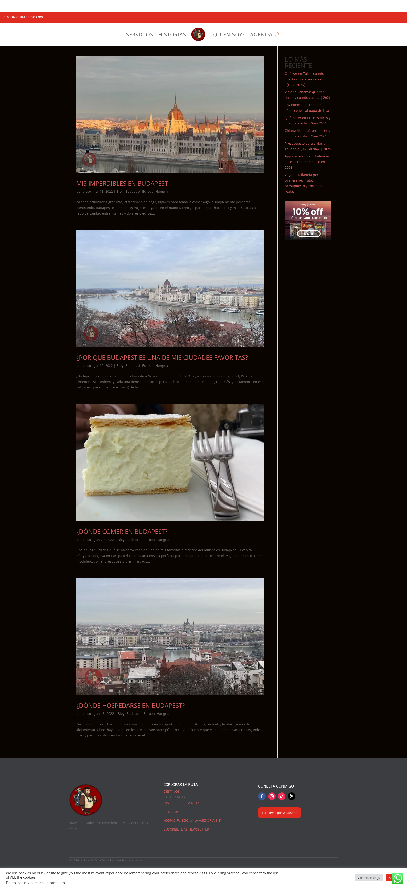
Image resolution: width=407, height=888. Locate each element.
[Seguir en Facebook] (262, 796)
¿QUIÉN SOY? (228, 34)
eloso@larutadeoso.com (23, 17)
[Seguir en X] (291, 796)
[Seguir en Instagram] (272, 796)
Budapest (132, 191)
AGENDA (261, 34)
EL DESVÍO (172, 811)
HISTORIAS (172, 34)
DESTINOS (172, 791)
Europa (148, 191)
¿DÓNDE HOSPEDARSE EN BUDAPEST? (130, 705)
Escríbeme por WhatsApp (279, 813)
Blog (120, 191)
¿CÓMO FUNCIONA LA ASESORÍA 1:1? (193, 820)
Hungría (161, 191)
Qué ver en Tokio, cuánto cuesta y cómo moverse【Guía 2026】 (304, 79)
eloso (87, 191)
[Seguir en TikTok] (281, 796)
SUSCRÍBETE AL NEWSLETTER (186, 829)
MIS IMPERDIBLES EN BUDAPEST (122, 183)
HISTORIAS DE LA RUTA (182, 802)
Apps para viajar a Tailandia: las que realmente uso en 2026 (307, 162)
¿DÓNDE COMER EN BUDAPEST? (121, 531)
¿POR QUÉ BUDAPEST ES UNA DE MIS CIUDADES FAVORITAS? (162, 357)
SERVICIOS (139, 34)
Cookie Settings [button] (369, 878)
